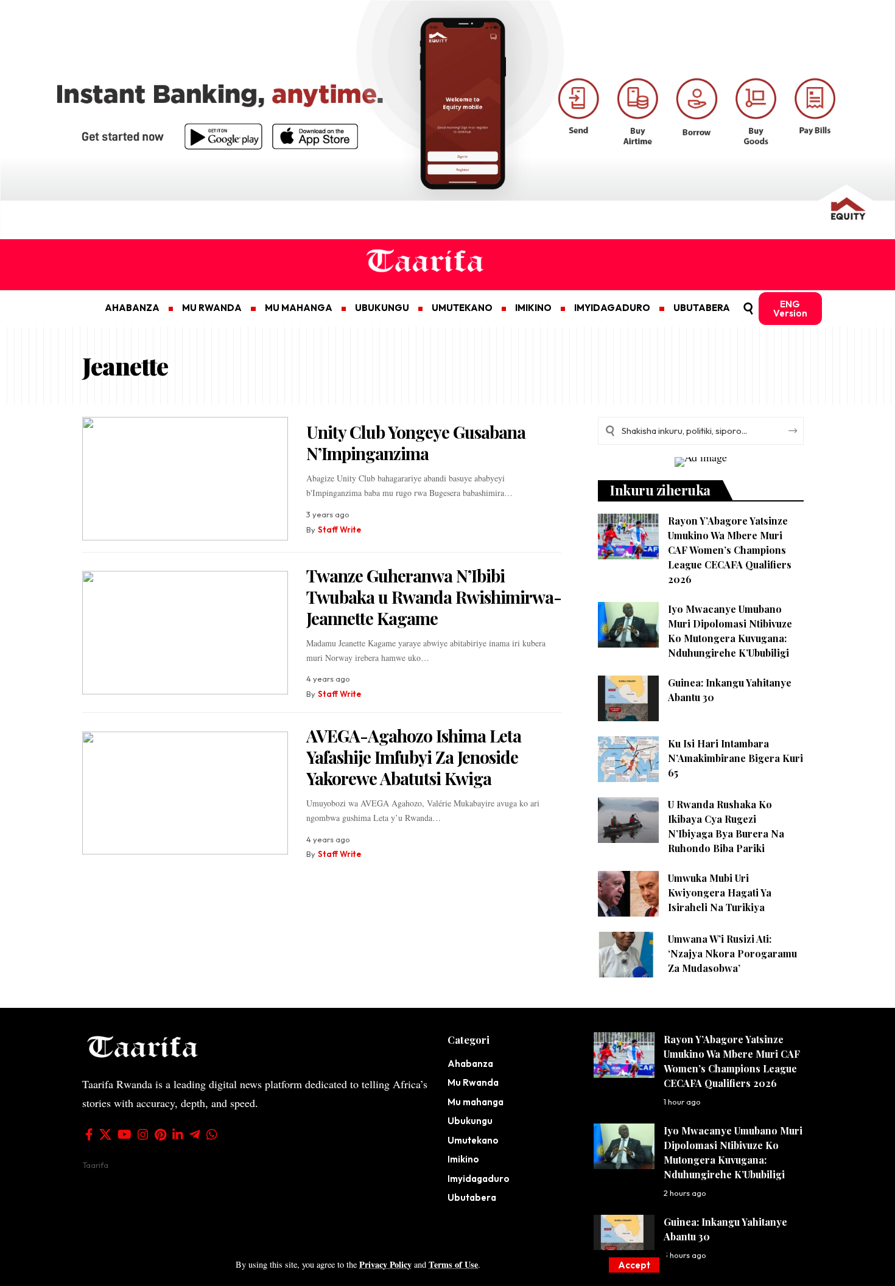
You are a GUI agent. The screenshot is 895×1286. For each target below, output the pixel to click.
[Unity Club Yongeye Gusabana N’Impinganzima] (185, 478)
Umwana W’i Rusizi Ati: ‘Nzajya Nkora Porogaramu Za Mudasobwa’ (732, 953)
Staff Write (339, 529)
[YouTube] (124, 1134)
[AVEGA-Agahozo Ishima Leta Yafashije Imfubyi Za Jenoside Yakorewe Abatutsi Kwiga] (185, 793)
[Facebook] (89, 1134)
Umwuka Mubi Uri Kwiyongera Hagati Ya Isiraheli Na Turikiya (719, 893)
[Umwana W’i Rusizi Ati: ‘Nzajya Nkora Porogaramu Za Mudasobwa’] (628, 954)
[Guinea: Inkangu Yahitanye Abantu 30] (628, 698)
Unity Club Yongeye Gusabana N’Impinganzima (415, 442)
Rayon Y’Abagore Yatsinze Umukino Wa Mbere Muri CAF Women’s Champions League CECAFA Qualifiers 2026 (729, 549)
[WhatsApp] (211, 1134)
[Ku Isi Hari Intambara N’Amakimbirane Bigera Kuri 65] (628, 759)
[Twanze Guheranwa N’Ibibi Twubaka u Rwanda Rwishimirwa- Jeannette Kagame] (185, 632)
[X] (105, 1134)
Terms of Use (453, 1264)
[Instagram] (143, 1134)
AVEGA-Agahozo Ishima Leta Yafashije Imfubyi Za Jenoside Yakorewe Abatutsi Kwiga (413, 756)
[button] (634, 1265)
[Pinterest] (160, 1134)
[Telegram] (194, 1134)
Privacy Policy (385, 1264)
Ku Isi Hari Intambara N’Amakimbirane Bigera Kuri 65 (735, 758)
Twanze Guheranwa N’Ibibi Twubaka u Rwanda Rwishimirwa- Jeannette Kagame (433, 596)
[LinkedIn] (177, 1134)
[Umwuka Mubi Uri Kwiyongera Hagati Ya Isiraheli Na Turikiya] (628, 894)
